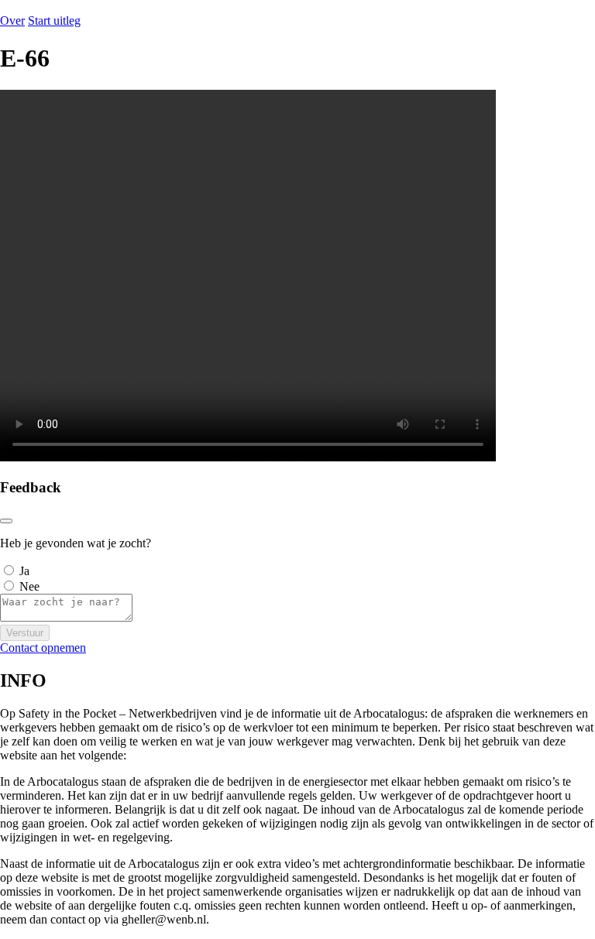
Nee (29, 586)
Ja (24, 570)
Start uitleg (54, 20)
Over (12, 20)
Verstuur (24, 633)
